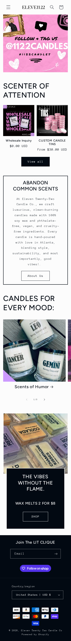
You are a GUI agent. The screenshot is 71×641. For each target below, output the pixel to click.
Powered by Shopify (35, 634)
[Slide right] (44, 399)
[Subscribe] (56, 554)
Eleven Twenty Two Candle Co (41, 630)
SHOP (35, 516)
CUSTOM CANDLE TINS (52, 142)
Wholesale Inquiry (19, 140)
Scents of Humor (32, 386)
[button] (8, 7)
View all (35, 161)
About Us (35, 275)
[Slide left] (26, 399)
